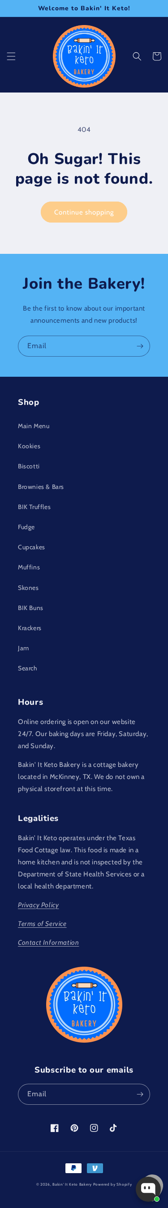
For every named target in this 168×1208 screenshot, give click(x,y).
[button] (11, 56)
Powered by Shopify (112, 1184)
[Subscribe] (140, 346)
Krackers (30, 628)
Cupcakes (31, 547)
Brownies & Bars (41, 487)
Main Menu (33, 426)
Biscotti (29, 466)
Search (28, 668)
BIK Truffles (34, 507)
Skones (28, 588)
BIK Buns (30, 608)
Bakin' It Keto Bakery (72, 1184)
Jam (23, 648)
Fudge (26, 527)
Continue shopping (84, 212)
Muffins (29, 567)
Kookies (29, 446)
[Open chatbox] (148, 1189)
